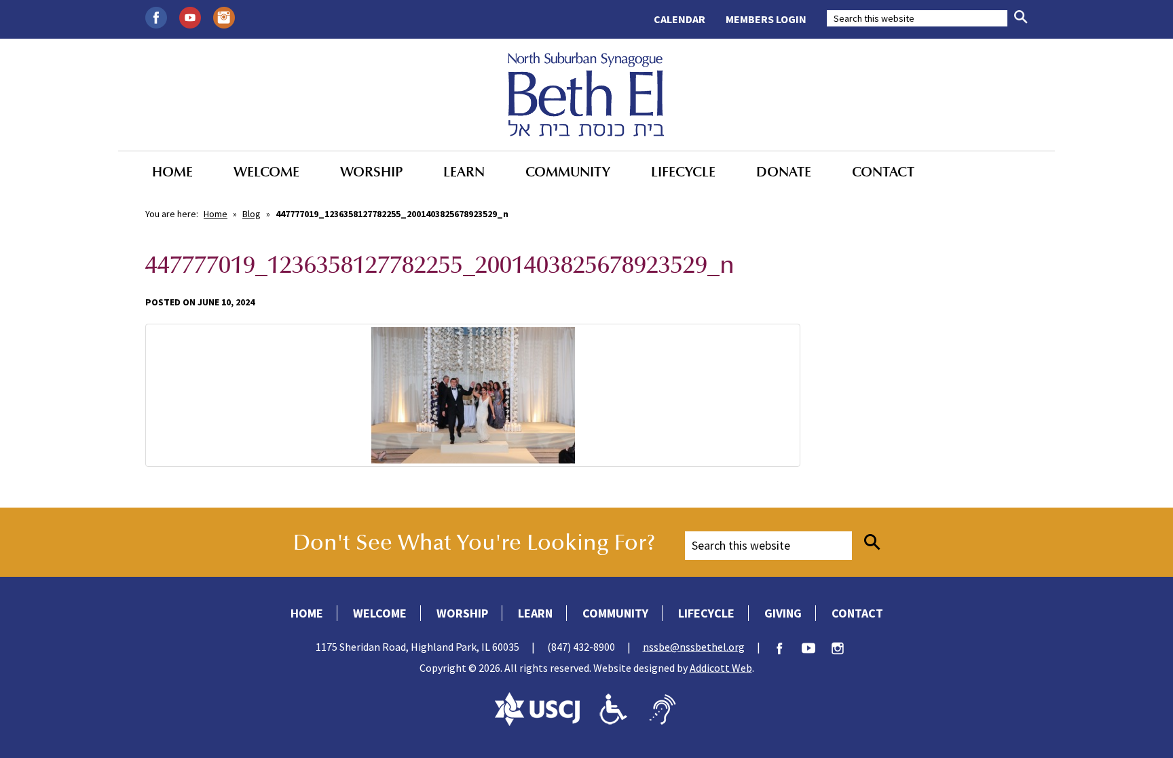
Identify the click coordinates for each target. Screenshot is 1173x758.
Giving (783, 613)
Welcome (266, 172)
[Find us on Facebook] (156, 16)
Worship (371, 172)
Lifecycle (683, 172)
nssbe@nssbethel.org (694, 646)
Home (172, 172)
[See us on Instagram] (224, 16)
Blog (251, 214)
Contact (883, 172)
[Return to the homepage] (586, 94)
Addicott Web (721, 668)
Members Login (766, 19)
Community (567, 172)
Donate (783, 172)
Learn (464, 172)
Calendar (679, 19)
